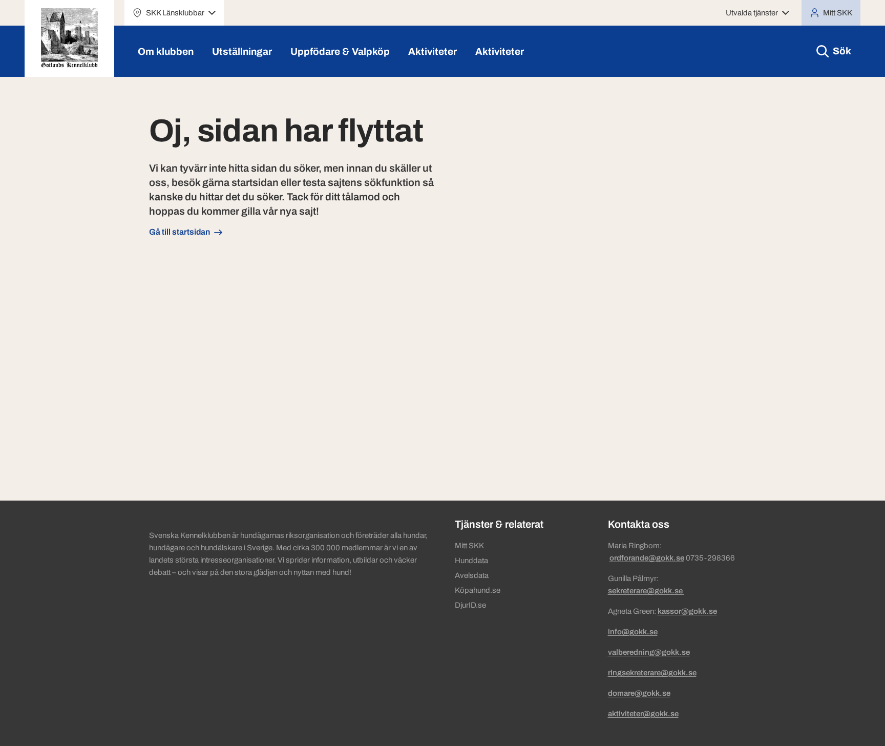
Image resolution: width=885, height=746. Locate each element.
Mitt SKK (469, 546)
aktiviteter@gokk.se (643, 714)
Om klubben (166, 51)
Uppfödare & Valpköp (340, 51)
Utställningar (242, 51)
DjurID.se (470, 605)
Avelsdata (472, 575)
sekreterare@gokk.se (646, 591)
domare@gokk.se (639, 693)
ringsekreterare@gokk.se (652, 673)
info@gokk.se (633, 632)
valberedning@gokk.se (649, 652)
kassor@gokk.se (687, 611)
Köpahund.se (477, 590)
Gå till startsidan (179, 231)
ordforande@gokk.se (646, 558)
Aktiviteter (432, 51)
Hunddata (471, 560)
